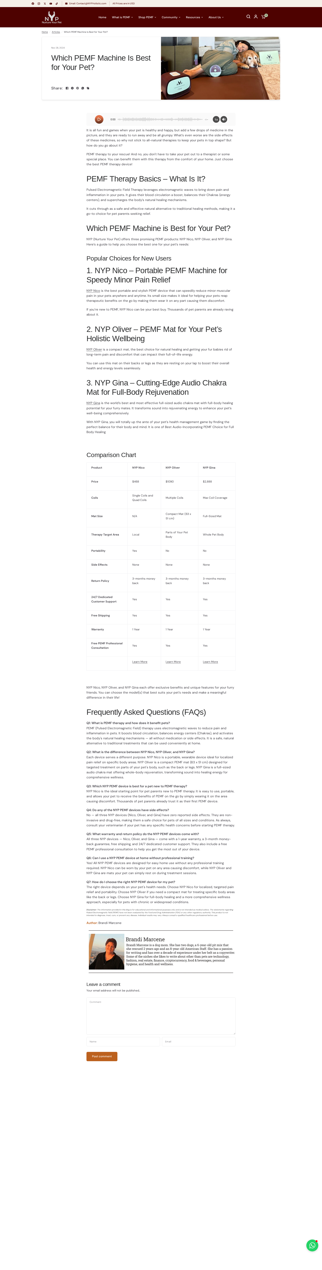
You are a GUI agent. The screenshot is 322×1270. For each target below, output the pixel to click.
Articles (56, 31)
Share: (57, 88)
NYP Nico (93, 291)
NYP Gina (93, 403)
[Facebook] (33, 3)
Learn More (139, 662)
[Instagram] (39, 3)
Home (45, 31)
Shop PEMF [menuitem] (145, 17)
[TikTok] (56, 3)
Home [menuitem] (102, 17)
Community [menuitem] (170, 17)
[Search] (248, 16)
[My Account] (255, 16)
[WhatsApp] (82, 88)
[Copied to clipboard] (88, 88)
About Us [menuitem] (215, 17)
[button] (312, 1245)
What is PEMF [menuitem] (121, 17)
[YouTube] (50, 3)
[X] (72, 88)
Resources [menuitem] (193, 17)
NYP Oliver (94, 349)
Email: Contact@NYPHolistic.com (87, 3)
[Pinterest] (77, 88)
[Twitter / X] (44, 3)
